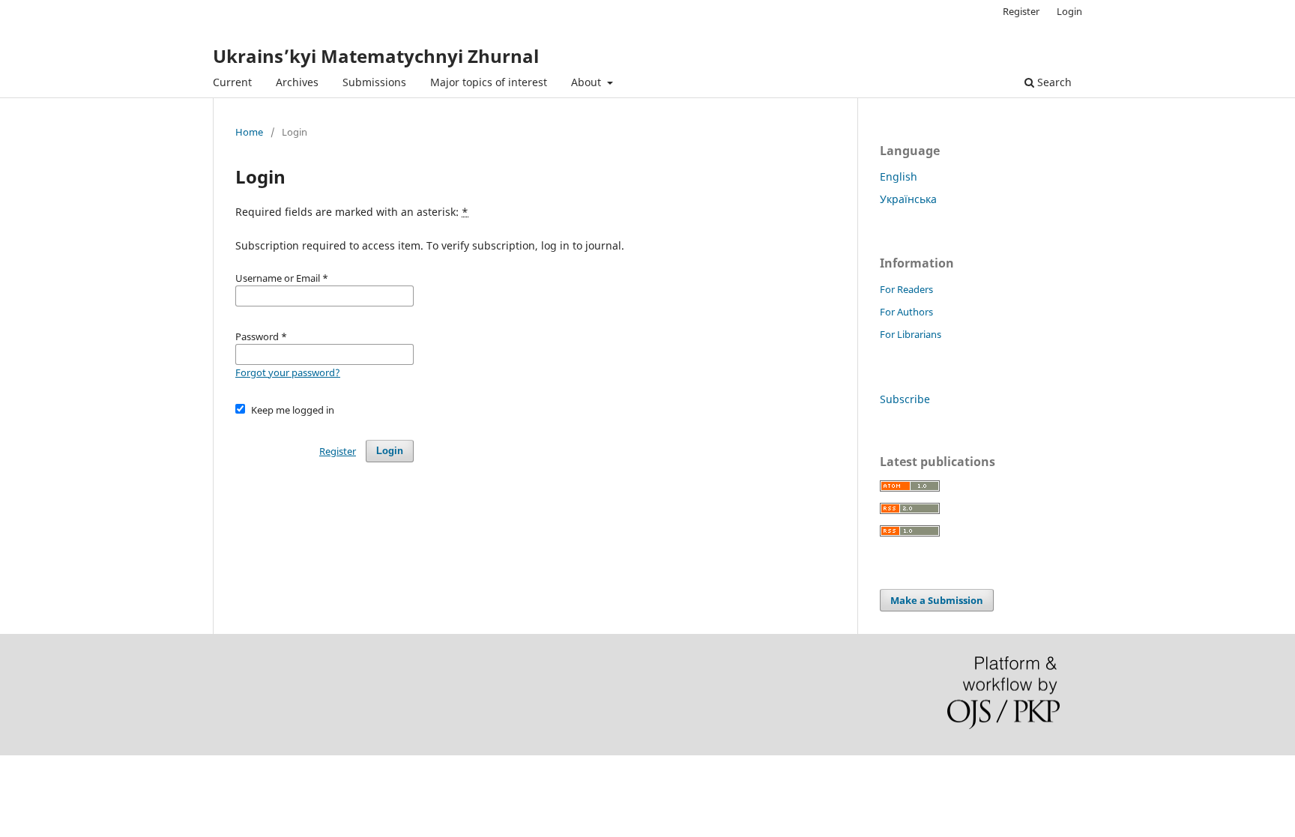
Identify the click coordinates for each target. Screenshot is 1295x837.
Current (232, 82)
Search (1053, 82)
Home (249, 132)
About (587, 82)
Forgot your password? (287, 372)
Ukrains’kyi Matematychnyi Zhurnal (376, 55)
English (898, 176)
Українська (908, 199)
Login (1069, 11)
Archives (297, 82)
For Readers (906, 289)
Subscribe (905, 399)
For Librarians (910, 334)
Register (1021, 11)
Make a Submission (936, 600)
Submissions (374, 82)
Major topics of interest (488, 82)
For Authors (906, 311)
